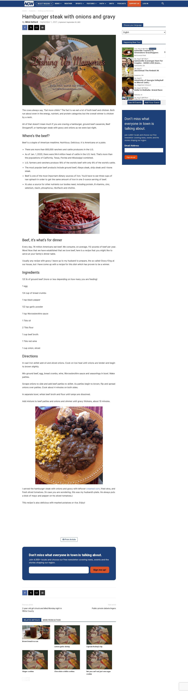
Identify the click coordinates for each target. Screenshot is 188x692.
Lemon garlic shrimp (62, 647)
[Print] (42, 27)
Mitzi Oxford (31, 22)
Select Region (44, 4)
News (57, 3)
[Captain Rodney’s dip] (101, 634)
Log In (145, 3)
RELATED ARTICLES (32, 620)
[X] (30, 27)
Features (91, 3)
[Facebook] (24, 27)
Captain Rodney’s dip (94, 647)
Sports (79, 3)
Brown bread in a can (30, 641)
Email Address (132, 145)
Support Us (134, 3)
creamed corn (93, 488)
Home (24, 11)
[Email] (36, 27)
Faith (101, 3)
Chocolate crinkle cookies (64, 671)
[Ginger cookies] (37, 659)
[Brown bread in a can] (37, 632)
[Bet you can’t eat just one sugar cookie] (101, 659)
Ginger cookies (28, 671)
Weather (68, 3)
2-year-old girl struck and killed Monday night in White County (42, 609)
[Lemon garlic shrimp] (69, 634)
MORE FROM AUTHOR (52, 620)
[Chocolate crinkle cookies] (69, 659)
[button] (163, 4)
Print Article (70, 539)
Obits (111, 3)
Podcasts (121, 3)
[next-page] (28, 679)
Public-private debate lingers (104, 608)
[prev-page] (23, 679)
